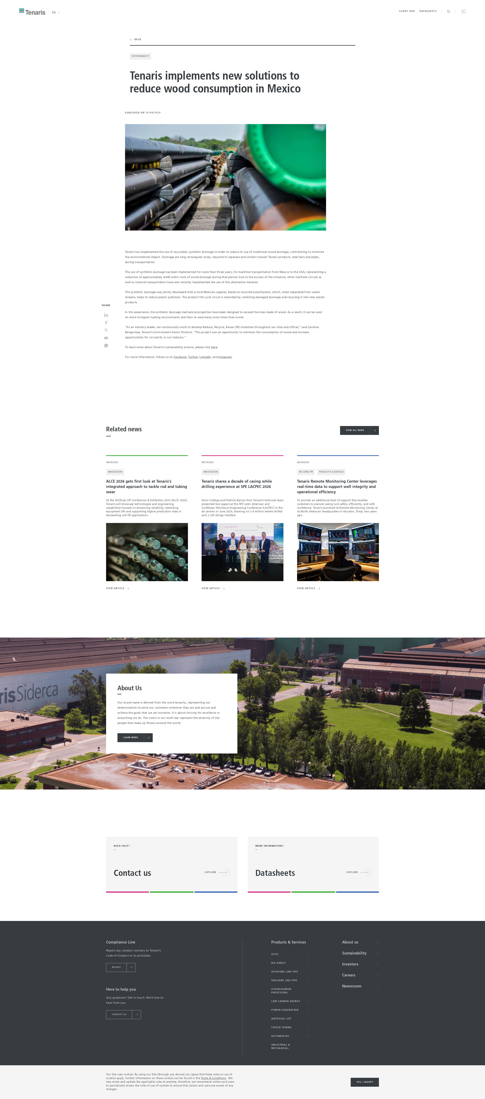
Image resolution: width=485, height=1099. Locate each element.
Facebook (180, 357)
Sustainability (140, 56)
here (214, 347)
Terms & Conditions (213, 1078)
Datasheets (428, 11)
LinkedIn (205, 357)
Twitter (193, 357)
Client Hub (407, 11)
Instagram (225, 357)
